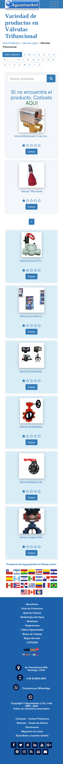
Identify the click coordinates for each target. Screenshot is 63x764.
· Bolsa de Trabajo (31, 634)
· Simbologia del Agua (31, 617)
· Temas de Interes (37, 723)
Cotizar (31, 151)
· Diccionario (31, 727)
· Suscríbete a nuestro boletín (31, 735)
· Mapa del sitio (31, 638)
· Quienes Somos (31, 612)
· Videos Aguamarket (31, 629)
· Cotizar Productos (38, 718)
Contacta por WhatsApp (36, 688)
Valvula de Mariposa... (31, 426)
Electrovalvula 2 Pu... (31, 260)
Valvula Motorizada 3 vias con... (31, 136)
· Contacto (20, 718)
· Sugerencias (31, 625)
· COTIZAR (32, 642)
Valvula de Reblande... (31, 371)
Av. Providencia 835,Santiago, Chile (36, 668)
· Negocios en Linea (31, 731)
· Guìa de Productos (31, 608)
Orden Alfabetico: (12, 54)
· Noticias (20, 723)
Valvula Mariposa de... (31, 482)
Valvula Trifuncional (31, 191)
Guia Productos (11, 43)
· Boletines (31, 621)
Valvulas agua (30, 43)
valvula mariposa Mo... (31, 537)
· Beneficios (31, 604)
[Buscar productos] (51, 78)
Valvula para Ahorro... (31, 316)
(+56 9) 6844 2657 (36, 678)
